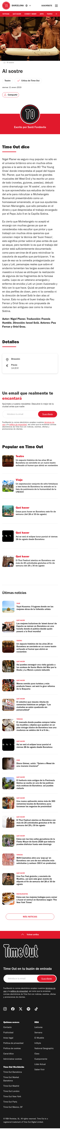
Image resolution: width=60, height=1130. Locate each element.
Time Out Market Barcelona (11, 1079)
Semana (38, 1033)
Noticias (6, 14)
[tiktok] (36, 1009)
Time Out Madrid (11, 1086)
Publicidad (8, 1033)
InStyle (37, 1043)
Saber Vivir (39, 1070)
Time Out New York (12, 1097)
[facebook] (13, 1009)
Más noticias (30, 917)
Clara (36, 1054)
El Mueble (39, 1038)
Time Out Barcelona (12, 1072)
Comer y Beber (30, 14)
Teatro (49, 14)
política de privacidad (18, 425)
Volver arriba (33, 935)
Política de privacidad (13, 1043)
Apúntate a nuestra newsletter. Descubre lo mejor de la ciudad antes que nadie (28, 405)
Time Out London (11, 1091)
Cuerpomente (40, 1059)
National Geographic (44, 1049)
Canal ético (8, 1054)
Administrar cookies (12, 1059)
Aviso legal (8, 1038)
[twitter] (20, 1009)
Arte (42, 14)
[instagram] (5, 1009)
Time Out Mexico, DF (13, 1107)
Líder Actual (40, 1064)
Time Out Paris (10, 1102)
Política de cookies (12, 1049)
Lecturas (38, 1027)
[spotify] (28, 1009)
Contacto (7, 1027)
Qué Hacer (17, 14)
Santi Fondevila (37, 127)
